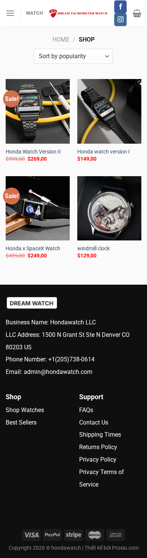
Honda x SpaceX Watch (33, 248)
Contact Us (93, 422)
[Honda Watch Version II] (38, 111)
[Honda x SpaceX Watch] (38, 208)
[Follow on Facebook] (120, 6)
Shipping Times (100, 434)
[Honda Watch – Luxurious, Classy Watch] (78, 13)
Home (60, 39)
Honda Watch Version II (33, 152)
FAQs (88, 410)
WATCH (34, 13)
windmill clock (93, 248)
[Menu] (10, 13)
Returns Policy (98, 447)
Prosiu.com (125, 548)
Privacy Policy (97, 459)
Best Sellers (21, 422)
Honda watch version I (103, 152)
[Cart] (137, 13)
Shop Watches (25, 410)
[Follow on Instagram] (120, 19)
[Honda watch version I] (109, 111)
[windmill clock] (109, 208)
